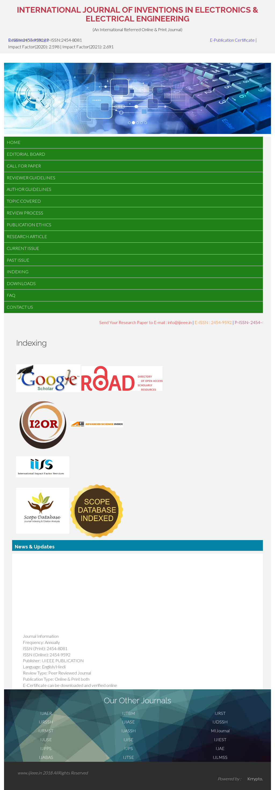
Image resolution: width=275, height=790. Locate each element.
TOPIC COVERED (24, 200)
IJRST (220, 713)
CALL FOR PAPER (24, 165)
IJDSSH (220, 721)
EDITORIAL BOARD (26, 153)
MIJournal (220, 730)
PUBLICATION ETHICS (29, 224)
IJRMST (45, 730)
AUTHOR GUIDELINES (29, 189)
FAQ (11, 295)
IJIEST (220, 739)
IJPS (128, 748)
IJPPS (46, 748)
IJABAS (46, 757)
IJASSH (128, 730)
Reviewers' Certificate (28, 39)
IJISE (128, 739)
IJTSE (128, 757)
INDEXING (17, 271)
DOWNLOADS (21, 283)
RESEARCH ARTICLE (27, 236)
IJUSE (46, 739)
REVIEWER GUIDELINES (31, 177)
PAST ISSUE (18, 260)
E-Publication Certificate (232, 39)
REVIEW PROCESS (25, 212)
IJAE (220, 748)
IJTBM (128, 713)
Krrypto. (255, 778)
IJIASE (128, 721)
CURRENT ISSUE (23, 248)
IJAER (46, 713)
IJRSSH (46, 721)
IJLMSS (220, 757)
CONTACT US (20, 307)
